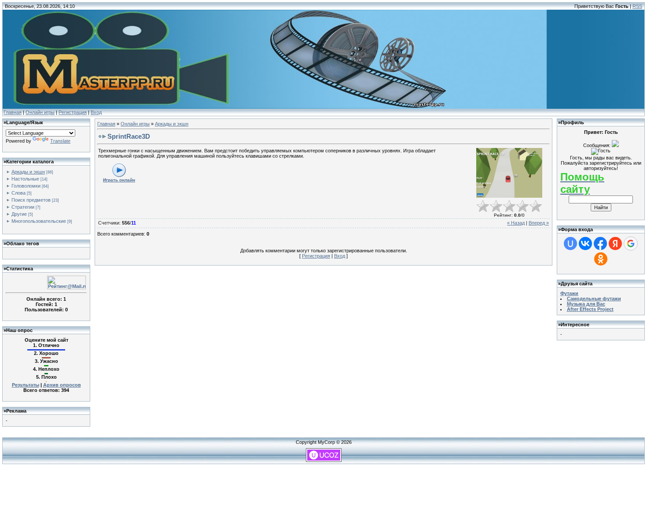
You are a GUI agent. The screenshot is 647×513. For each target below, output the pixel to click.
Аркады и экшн (28, 171)
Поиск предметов (31, 200)
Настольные (25, 178)
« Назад (516, 222)
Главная (13, 112)
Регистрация (73, 112)
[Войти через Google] (631, 243)
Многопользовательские (38, 221)
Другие (19, 214)
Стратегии (22, 207)
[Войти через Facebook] (600, 243)
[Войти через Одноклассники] (600, 259)
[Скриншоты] (509, 173)
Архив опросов (62, 385)
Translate (60, 141)
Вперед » (539, 222)
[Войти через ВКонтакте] (585, 243)
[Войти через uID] (570, 243)
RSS (637, 6)
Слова (18, 193)
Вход (96, 112)
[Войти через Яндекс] (615, 243)
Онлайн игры (40, 112)
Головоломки (25, 185)
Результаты (25, 385)
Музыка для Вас (586, 303)
